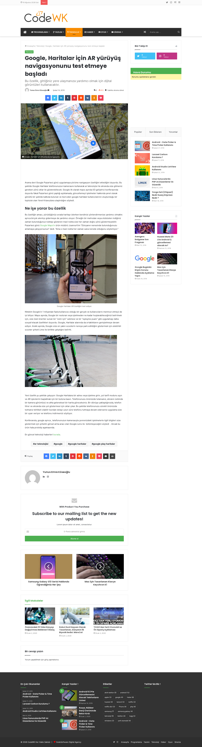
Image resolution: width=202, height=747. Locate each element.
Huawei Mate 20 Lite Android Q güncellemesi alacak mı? (165, 241)
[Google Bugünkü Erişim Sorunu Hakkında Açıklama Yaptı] (145, 259)
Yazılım (58, 32)
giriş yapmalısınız (51, 660)
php (133, 707)
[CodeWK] (46, 16)
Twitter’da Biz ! (152, 684)
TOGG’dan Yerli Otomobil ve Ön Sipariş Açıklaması (108, 628)
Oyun (103, 32)
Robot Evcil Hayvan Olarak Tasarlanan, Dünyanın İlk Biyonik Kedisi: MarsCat (72, 630)
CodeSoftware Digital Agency (68, 742)
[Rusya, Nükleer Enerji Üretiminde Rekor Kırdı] (69, 711)
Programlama (40, 32)
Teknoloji (74, 32)
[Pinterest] (74, 98)
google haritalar (77, 443)
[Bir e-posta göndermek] (48, 90)
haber (130, 697)
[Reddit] (81, 98)
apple (108, 697)
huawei (109, 702)
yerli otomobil (124, 721)
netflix (132, 702)
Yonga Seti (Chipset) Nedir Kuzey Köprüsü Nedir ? (162, 195)
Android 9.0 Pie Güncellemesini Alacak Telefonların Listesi (89, 696)
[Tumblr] (67, 98)
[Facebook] (48, 98)
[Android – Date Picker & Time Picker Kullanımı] (142, 146)
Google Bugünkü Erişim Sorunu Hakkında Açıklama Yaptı (144, 271)
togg (132, 716)
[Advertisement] (128, 14)
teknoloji (109, 716)
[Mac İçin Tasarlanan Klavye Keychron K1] (167, 259)
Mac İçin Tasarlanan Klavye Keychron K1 (166, 270)
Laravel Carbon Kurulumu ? (160, 156)
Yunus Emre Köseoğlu (38, 90)
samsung (109, 711)
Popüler (138, 132)
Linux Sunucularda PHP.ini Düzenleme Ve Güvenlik (162, 182)
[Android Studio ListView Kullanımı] (142, 170)
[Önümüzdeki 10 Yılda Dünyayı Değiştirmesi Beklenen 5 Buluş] (40, 616)
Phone (122, 707)
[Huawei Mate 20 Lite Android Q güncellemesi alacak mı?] (167, 228)
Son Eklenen (155, 132)
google (59, 443)
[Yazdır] (112, 456)
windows (109, 721)
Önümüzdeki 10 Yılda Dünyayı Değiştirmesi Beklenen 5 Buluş (40, 628)
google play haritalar (104, 443)
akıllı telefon (110, 693)
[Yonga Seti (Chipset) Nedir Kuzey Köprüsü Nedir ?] (142, 196)
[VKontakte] (87, 98)
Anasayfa (31, 46)
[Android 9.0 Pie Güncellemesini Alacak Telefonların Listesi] (69, 695)
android (124, 693)
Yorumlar (173, 132)
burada (56, 434)
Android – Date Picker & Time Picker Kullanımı (164, 143)
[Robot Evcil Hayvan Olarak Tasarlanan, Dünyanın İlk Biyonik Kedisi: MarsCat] (74, 616)
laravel (120, 702)
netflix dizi (110, 707)
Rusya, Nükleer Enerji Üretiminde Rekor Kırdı (87, 710)
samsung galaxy (125, 711)
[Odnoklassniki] (94, 98)
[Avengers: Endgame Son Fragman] (145, 228)
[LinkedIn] (61, 98)
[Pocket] (100, 98)
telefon (121, 716)
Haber (90, 32)
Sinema (117, 32)
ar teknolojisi (41, 443)
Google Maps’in (47, 225)
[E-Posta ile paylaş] (106, 456)
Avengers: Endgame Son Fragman (142, 239)
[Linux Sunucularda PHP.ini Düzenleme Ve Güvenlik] (142, 183)
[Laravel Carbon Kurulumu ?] (142, 158)
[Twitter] (54, 98)
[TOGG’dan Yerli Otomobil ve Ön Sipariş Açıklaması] (109, 616)
